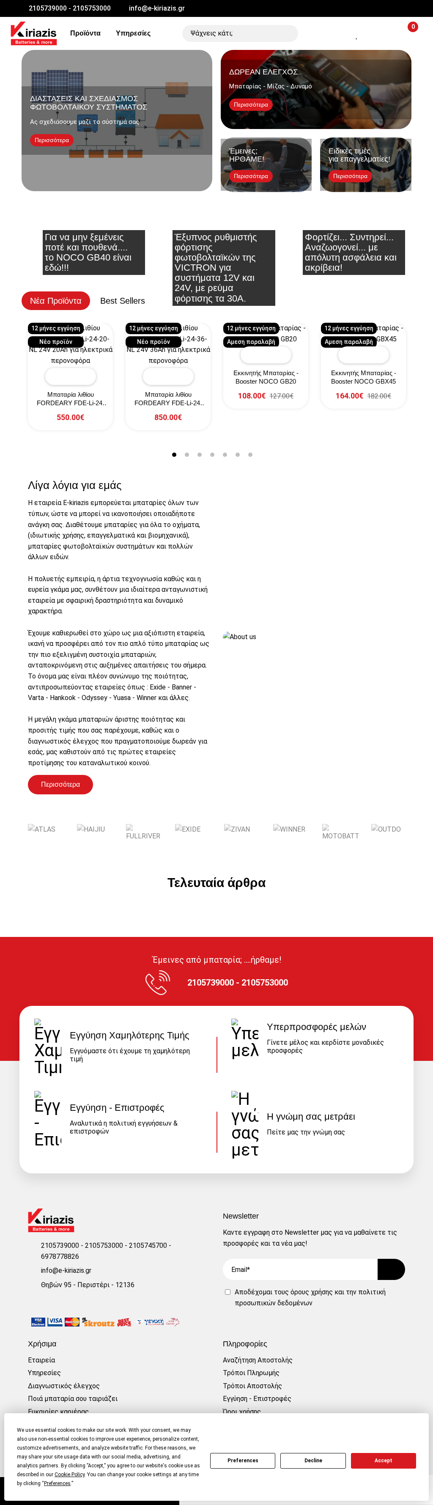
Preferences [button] (57, 1483)
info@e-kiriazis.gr (157, 8)
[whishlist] (357, 35)
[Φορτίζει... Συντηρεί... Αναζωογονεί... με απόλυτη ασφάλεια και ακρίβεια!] (346, 222)
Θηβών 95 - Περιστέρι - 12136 (87, 1285)
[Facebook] (197, 8)
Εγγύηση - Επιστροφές (257, 1399)
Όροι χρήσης (242, 1412)
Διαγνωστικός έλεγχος (64, 1386)
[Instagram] (212, 8)
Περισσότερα (60, 784)
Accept (383, 1461)
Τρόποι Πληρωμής (251, 1373)
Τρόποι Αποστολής (252, 1386)
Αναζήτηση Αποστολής (258, 1360)
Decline (313, 1461)
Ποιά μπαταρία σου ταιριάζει (73, 1399)
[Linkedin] (227, 8)
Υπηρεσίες (132, 33)
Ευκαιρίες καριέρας (58, 1412)
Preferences (242, 1461)
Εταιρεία (41, 1360)
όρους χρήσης (311, 1292)
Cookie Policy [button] (70, 1475)
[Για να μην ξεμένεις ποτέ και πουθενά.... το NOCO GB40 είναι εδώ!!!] (86, 222)
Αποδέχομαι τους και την (310, 1297)
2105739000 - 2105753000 (70, 8)
